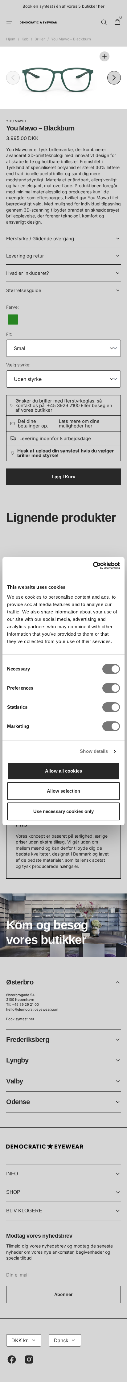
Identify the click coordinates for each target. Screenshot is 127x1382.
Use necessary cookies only (63, 811)
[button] (9, 22)
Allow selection (63, 791)
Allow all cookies (63, 771)
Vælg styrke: (18, 364)
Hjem (10, 39)
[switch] (111, 688)
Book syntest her (20, 1019)
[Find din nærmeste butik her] (63, 925)
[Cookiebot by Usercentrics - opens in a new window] (93, 566)
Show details (94, 751)
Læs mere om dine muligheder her (79, 423)
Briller (40, 39)
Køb (25, 39)
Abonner (63, 1294)
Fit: (9, 334)
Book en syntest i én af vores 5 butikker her (63, 6)
